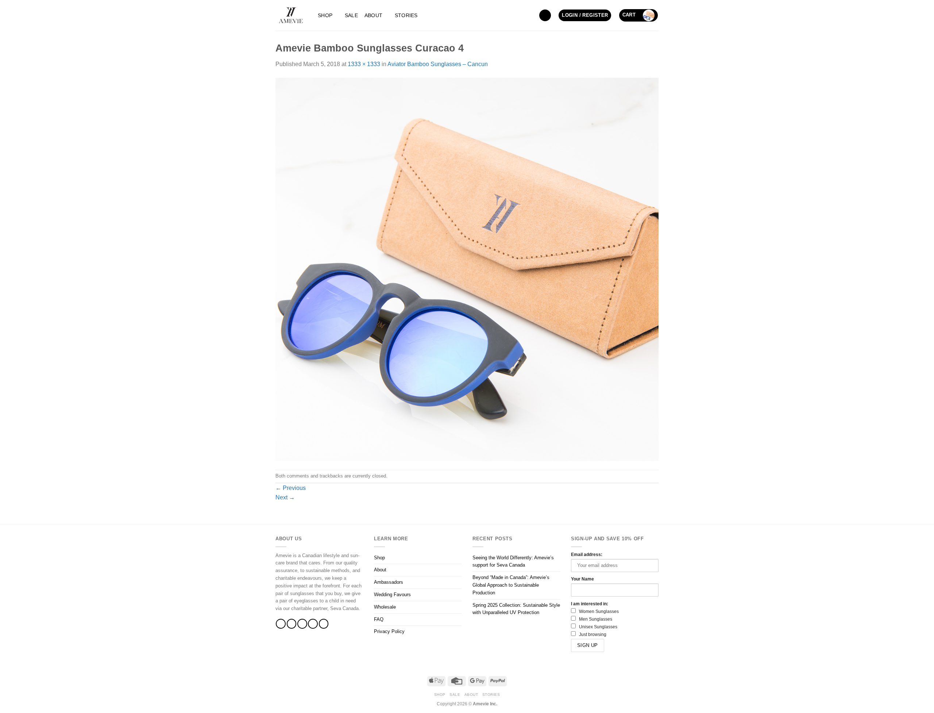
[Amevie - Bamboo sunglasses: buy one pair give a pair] (291, 15)
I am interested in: (589, 603)
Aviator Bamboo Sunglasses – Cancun (437, 64)
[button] (545, 15)
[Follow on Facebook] (281, 624)
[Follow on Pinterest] (324, 624)
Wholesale (385, 607)
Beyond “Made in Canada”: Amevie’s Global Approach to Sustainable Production (510, 585)
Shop (325, 15)
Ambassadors (388, 582)
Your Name (582, 578)
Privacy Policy (389, 631)
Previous (290, 488)
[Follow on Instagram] (292, 624)
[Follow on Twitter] (302, 624)
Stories (406, 15)
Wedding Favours (392, 594)
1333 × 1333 (364, 64)
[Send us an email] (313, 624)
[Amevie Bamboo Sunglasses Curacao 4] (467, 269)
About (373, 15)
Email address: (586, 554)
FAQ (378, 619)
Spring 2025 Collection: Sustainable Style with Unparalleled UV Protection (516, 609)
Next (285, 497)
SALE (351, 15)
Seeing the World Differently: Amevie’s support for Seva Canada (513, 561)
